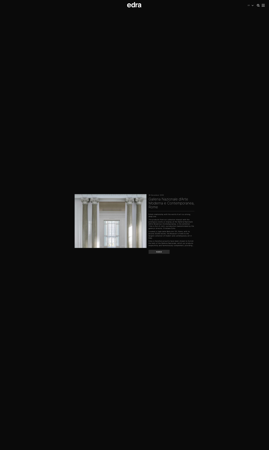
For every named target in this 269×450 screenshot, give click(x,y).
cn (249, 5)
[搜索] (258, 5)
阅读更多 (159, 252)
